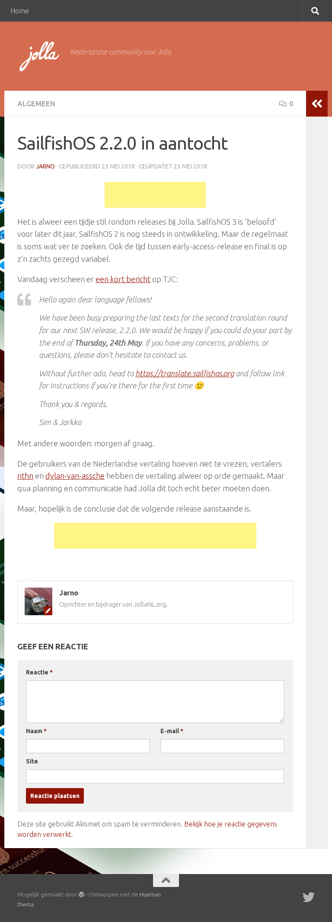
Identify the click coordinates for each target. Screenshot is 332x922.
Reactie (39, 672)
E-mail (171, 731)
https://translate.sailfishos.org (184, 373)
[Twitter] (309, 897)
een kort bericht (123, 279)
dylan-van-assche (75, 475)
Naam (36, 731)
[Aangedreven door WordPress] (81, 894)
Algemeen (36, 104)
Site (32, 761)
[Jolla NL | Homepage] (39, 56)
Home (19, 11)
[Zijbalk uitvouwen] (317, 104)
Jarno (45, 166)
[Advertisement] (155, 195)
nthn (25, 475)
